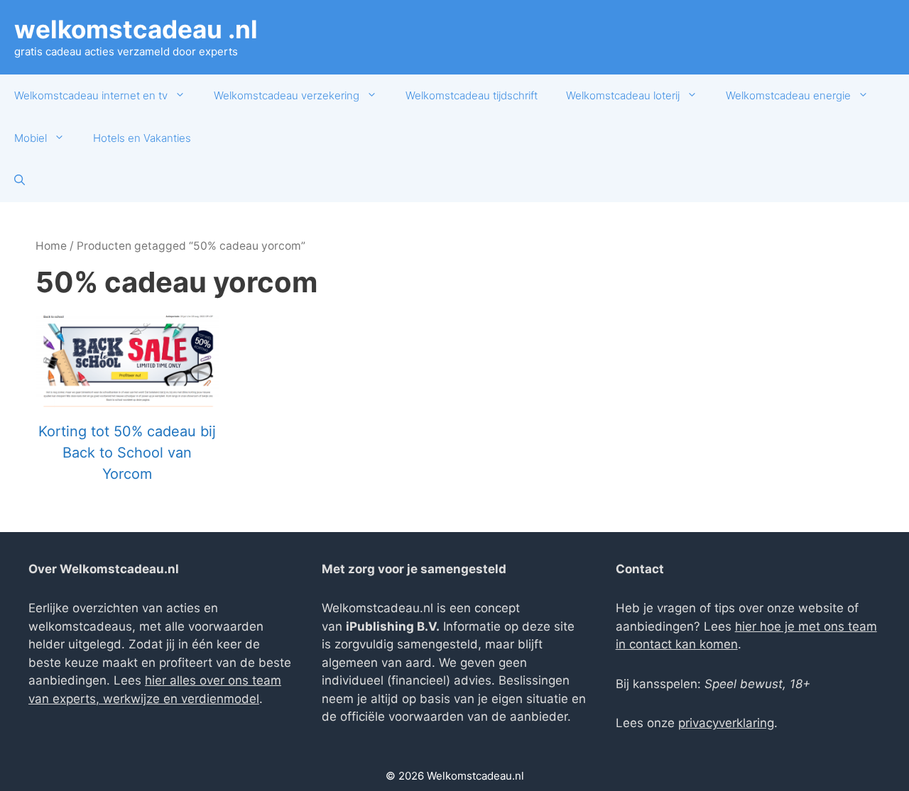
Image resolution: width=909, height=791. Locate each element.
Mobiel (30, 138)
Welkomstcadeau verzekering (286, 95)
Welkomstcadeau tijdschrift (471, 95)
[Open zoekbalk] (19, 181)
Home (51, 246)
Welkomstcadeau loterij (623, 95)
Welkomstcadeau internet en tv (91, 95)
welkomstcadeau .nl (136, 29)
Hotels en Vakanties (142, 138)
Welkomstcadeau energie (788, 95)
